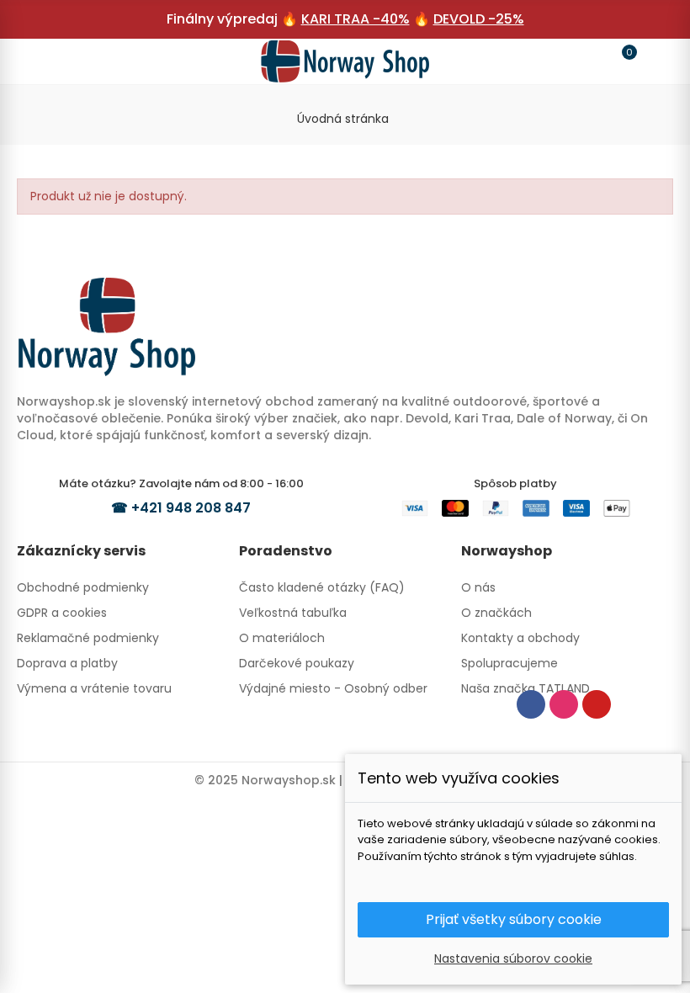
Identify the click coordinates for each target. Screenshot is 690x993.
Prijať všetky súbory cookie (514, 919)
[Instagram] (563, 704)
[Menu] (37, 61)
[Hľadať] (69, 60)
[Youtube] (596, 704)
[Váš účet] (653, 61)
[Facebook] (531, 704)
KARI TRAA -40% (355, 19)
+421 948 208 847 (191, 508)
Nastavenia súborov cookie (513, 958)
